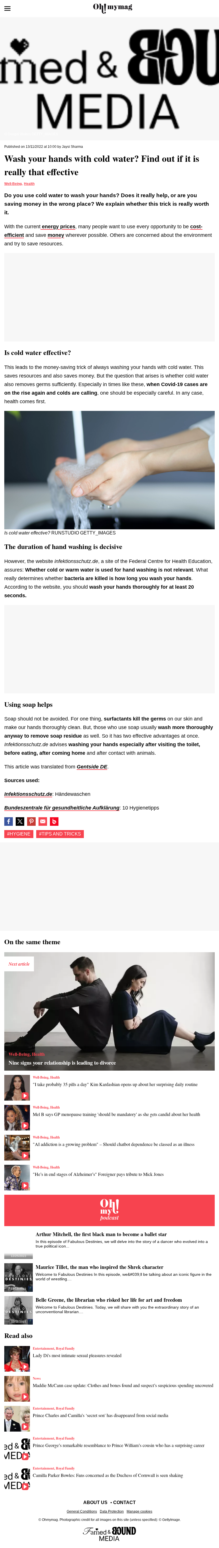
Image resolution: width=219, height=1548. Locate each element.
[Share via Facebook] (8, 821)
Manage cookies (139, 1511)
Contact (124, 1502)
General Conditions (82, 1511)
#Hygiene (19, 833)
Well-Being (13, 184)
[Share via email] (42, 821)
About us (95, 1502)
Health (29, 184)
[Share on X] (20, 821)
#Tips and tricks (60, 833)
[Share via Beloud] (54, 821)
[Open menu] (7, 8)
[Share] (31, 821)
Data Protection (112, 1511)
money (56, 235)
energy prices (57, 226)
